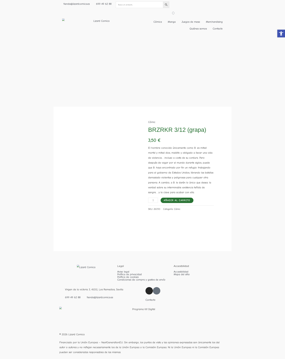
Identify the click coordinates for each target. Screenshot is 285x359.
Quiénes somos (198, 28)
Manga (172, 21)
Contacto (218, 28)
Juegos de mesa (191, 21)
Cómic (151, 122)
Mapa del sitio (182, 274)
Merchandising (214, 21)
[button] (281, 33)
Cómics (157, 21)
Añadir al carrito (177, 200)
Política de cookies (127, 277)
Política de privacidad (129, 274)
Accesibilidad (181, 271)
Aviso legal (123, 271)
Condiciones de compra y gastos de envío (141, 279)
